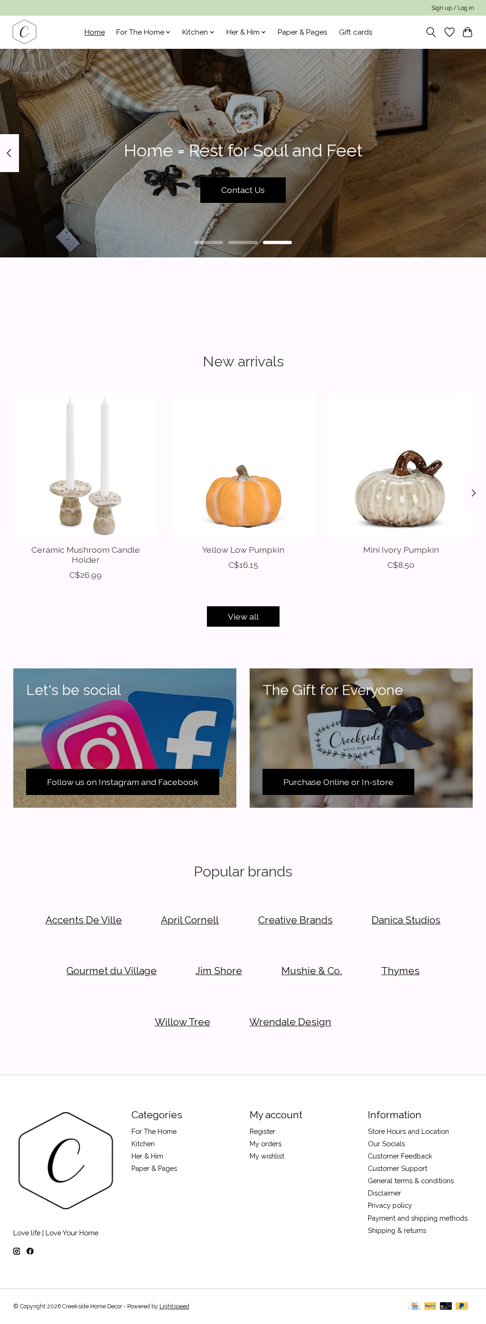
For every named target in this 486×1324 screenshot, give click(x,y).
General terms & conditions (411, 1181)
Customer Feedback (400, 1156)
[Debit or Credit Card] (446, 1306)
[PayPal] (430, 1306)
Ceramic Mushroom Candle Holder (85, 555)
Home (94, 32)
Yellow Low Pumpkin (243, 550)
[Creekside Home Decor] (24, 32)
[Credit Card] (415, 1306)
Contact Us (243, 190)
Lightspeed (174, 1306)
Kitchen (143, 1144)
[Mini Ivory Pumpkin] (400, 465)
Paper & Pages (302, 32)
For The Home (154, 1131)
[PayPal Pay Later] (462, 1306)
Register (262, 1131)
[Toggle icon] (431, 32)
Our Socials (386, 1144)
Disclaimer (384, 1193)
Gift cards (356, 32)
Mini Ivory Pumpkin (401, 550)
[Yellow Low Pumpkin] (243, 465)
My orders (265, 1144)
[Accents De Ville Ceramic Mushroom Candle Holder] (85, 465)
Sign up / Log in (452, 8)
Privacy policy (390, 1205)
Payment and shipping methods (417, 1218)
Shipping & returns (397, 1230)
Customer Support (397, 1168)
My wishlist (267, 1156)
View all (243, 616)
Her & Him (147, 1156)
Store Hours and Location (408, 1131)
